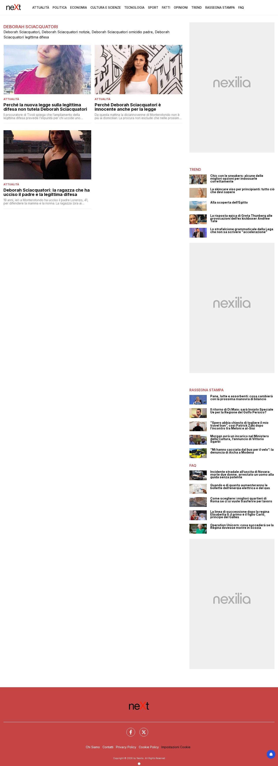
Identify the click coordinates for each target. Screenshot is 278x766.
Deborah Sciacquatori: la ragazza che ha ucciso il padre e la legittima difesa (46, 192)
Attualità (40, 7)
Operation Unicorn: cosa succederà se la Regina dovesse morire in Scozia (242, 526)
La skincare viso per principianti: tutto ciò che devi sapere (242, 190)
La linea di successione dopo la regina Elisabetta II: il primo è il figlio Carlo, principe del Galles (239, 514)
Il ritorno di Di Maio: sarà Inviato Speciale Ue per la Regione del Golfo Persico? (241, 411)
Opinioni (181, 7)
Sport (153, 7)
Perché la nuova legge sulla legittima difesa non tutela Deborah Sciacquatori (45, 107)
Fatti (166, 7)
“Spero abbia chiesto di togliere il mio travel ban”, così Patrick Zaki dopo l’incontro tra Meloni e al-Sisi (239, 425)
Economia (78, 7)
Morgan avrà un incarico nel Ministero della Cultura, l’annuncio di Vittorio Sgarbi (239, 439)
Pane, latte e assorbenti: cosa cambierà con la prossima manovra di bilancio (241, 397)
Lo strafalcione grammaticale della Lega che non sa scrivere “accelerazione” (241, 230)
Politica (60, 7)
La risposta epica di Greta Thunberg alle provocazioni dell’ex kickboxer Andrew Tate (241, 218)
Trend (196, 7)
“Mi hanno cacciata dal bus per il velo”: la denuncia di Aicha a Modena (242, 451)
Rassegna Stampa (220, 7)
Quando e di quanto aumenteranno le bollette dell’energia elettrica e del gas (240, 486)
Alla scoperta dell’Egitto (229, 202)
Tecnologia (134, 7)
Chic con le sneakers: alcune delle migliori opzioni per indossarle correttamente (236, 178)
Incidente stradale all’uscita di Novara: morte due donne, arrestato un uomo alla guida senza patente (242, 474)
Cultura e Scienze (105, 7)
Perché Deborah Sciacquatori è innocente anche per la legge (128, 107)
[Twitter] (141, 729)
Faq (241, 7)
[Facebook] (128, 729)
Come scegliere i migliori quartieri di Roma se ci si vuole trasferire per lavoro (241, 500)
